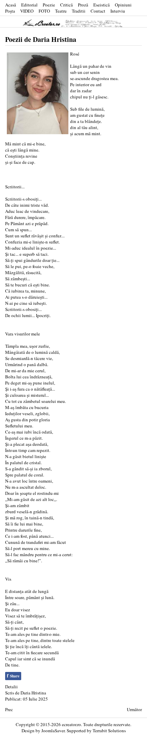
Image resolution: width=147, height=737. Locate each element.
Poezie (49, 5)
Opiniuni (123, 5)
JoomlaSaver (53, 730)
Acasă (10, 5)
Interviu (117, 11)
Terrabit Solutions (109, 730)
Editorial (29, 5)
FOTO (44, 11)
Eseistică (101, 5)
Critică (66, 5)
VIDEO (27, 11)
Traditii (78, 11)
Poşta (10, 11)
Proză (83, 5)
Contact (98, 11)
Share (13, 675)
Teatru (61, 11)
